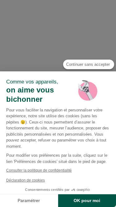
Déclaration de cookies (25, 180)
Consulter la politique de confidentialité (39, 170)
